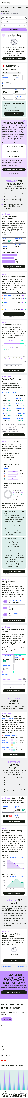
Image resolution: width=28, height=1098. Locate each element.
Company (3, 1034)
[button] (17, 13)
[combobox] (12, 25)
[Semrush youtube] (6, 1056)
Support (3, 1038)
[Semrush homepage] (5, 3)
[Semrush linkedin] (1, 1056)
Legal (2, 1046)
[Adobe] (3, 1060)
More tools (4, 1029)
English (3, 1050)
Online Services (16, 72)
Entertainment (6, 72)
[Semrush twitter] (10, 1056)
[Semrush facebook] (8, 1056)
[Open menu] (26, 2)
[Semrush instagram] (3, 1056)
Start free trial (7, 1019)
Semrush (3, 1025)
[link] (8, 7)
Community (4, 1042)
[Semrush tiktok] (5, 1056)
